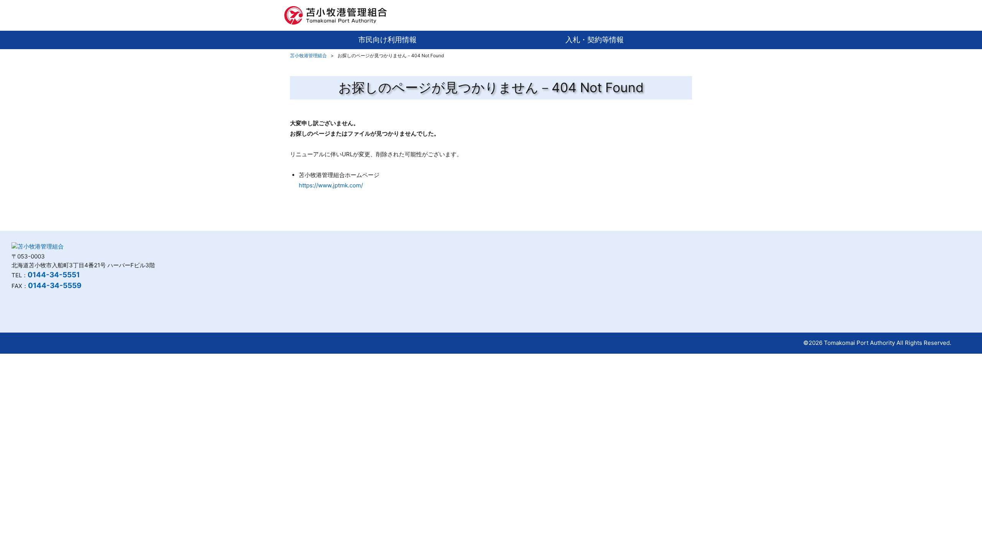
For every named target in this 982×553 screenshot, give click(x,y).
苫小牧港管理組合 (308, 55)
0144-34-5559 (54, 285)
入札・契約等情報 (594, 39)
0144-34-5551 (54, 274)
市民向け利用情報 (387, 39)
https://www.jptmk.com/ (331, 185)
